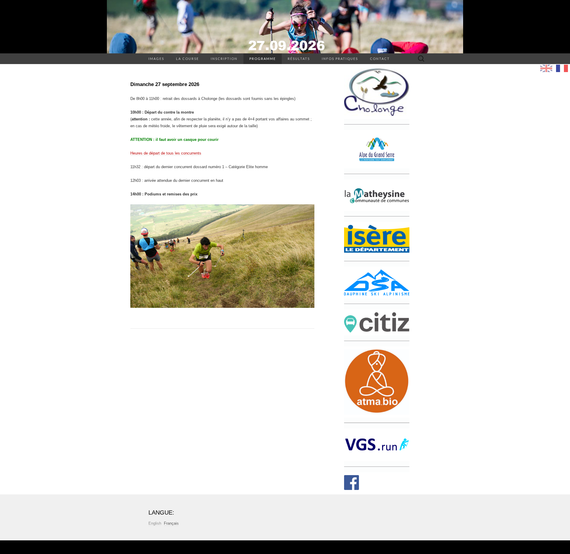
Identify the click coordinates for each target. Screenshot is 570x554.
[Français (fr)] (562, 68)
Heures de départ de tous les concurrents (165, 153)
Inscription (224, 59)
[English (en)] (546, 68)
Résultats (299, 59)
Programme (262, 59)
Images (156, 59)
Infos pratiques (340, 59)
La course (187, 59)
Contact (380, 59)
